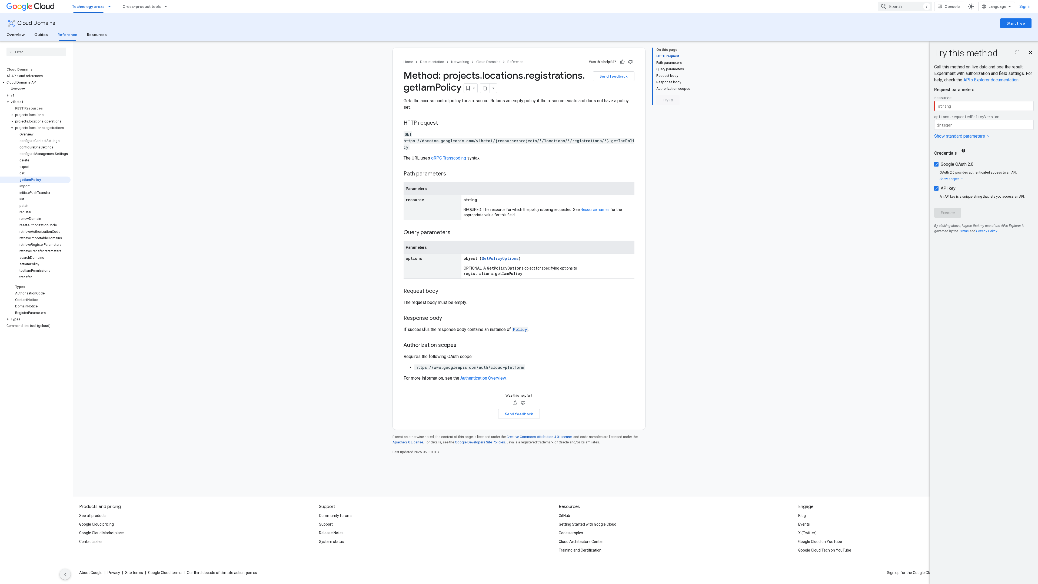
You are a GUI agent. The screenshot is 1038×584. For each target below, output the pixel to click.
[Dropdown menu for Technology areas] (111, 6)
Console (952, 6)
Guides (41, 34)
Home (408, 62)
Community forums (335, 515)
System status (331, 541)
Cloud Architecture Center (581, 541)
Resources (97, 34)
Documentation (432, 62)
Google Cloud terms (165, 572)
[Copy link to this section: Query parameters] (455, 233)
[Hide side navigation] (65, 574)
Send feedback (614, 76)
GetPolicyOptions (500, 258)
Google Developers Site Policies (480, 442)
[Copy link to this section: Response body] (447, 318)
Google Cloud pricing (96, 524)
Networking (460, 62)
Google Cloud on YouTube (820, 541)
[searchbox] (36, 52)
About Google (90, 572)
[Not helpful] (630, 62)
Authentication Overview (483, 378)
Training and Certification (580, 550)
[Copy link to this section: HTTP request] (443, 123)
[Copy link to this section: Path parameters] (451, 174)
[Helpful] (622, 62)
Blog (802, 515)
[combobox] (905, 6)
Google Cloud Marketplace (101, 533)
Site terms (134, 572)
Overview (15, 34)
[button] (35, 82)
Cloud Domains (36, 23)
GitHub (564, 515)
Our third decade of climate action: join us (222, 572)
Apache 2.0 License (407, 442)
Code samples (571, 533)
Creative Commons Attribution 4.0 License (539, 437)
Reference (67, 34)
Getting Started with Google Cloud (587, 524)
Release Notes (331, 533)
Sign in (1025, 6)
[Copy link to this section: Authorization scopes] (461, 345)
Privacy (114, 572)
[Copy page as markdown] (485, 88)
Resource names (595, 209)
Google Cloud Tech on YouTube (824, 550)
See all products (93, 515)
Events (804, 524)
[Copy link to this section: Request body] (443, 291)
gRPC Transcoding (448, 158)
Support (326, 524)
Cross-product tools (141, 6)
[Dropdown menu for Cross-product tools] (167, 6)
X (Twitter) (807, 533)
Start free (1016, 23)
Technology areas (88, 6)
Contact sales (90, 541)
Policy (520, 329)
